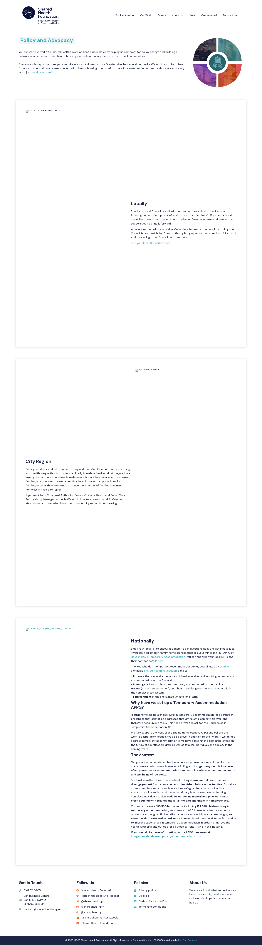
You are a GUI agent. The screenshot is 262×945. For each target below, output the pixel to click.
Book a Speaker (124, 15)
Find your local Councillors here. (151, 243)
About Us (177, 15)
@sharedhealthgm (92, 901)
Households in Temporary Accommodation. (158, 657)
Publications (230, 15)
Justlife (224, 666)
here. (161, 661)
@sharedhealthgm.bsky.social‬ (100, 917)
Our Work (146, 15)
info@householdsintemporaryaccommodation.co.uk (166, 836)
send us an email (42, 72)
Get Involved (209, 15)
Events (162, 15)
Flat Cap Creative (187, 940)
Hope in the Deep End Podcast (100, 896)
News (192, 15)
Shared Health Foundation (160, 670)
